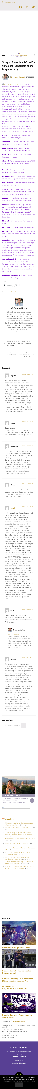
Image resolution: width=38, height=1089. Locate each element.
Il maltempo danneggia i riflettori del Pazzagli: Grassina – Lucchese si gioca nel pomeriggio (18, 833)
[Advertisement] (19, 30)
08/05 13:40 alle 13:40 (27, 483)
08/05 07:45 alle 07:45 (27, 445)
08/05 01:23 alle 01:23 (27, 422)
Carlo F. (13, 508)
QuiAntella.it (9, 819)
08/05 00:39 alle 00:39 (27, 374)
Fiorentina (14, 292)
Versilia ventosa (8, 987)
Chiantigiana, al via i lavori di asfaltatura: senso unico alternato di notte (19, 824)
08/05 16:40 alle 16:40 (27, 507)
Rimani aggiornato (8, 2)
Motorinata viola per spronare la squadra (16, 948)
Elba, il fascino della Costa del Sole (14, 989)
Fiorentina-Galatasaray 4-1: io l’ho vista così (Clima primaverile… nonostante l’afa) (17, 980)
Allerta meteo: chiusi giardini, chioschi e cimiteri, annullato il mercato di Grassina (19, 867)
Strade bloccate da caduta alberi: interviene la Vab (20, 839)
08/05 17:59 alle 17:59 (27, 609)
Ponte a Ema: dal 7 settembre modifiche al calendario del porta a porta (18, 858)
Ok (19, 1085)
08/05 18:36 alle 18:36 (27, 658)
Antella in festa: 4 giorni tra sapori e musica (18, 827)
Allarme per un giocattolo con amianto (16, 843)
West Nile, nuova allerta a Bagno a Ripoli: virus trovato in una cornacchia (19, 863)
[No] (36, 1082)
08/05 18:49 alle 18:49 (13, 634)
